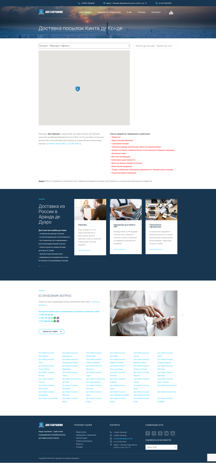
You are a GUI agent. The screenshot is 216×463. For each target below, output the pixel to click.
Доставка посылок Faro (167, 385)
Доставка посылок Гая (166, 392)
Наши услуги (81, 432)
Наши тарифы (85, 12)
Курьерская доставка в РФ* (124, 226)
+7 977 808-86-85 (46, 321)
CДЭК (71, 144)
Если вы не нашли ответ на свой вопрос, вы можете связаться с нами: (69, 311)
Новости (79, 444)
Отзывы (142, 12)
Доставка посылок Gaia (48, 398)
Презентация (81, 438)
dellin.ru (64, 144)
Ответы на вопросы (84, 441)
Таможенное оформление (155, 226)
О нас (129, 12)
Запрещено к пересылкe (109, 12)
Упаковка (82, 225)
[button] (77, 89)
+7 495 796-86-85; (46, 315)
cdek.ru (77, 144)
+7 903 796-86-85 (46, 318)
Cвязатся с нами (50, 331)
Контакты (156, 12)
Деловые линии (53, 144)
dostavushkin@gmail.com (123, 439)
